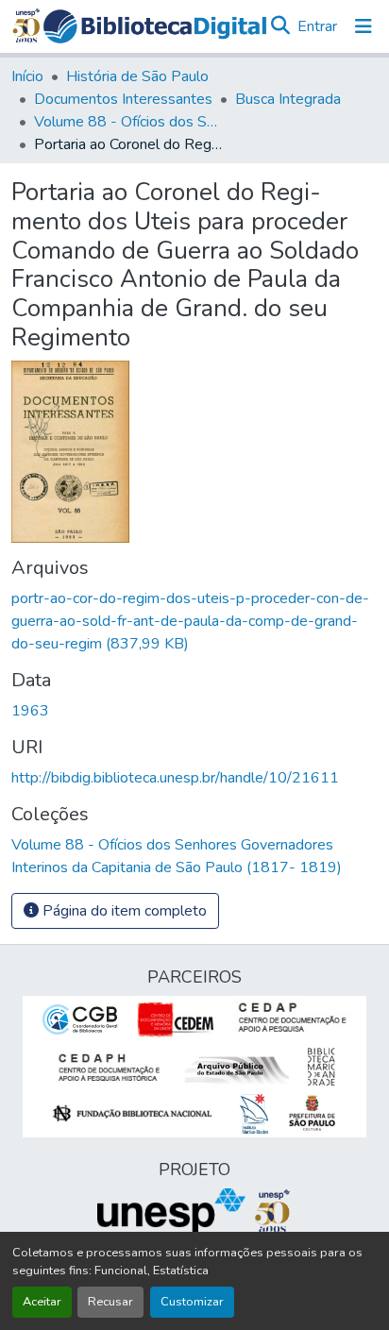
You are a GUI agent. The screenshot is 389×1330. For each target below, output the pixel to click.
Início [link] (27, 76)
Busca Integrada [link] (288, 99)
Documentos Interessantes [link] (123, 99)
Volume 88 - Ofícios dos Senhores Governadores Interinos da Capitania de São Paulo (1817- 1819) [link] (128, 121)
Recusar (110, 1301)
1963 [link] (30, 710)
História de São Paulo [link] (137, 76)
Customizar (192, 1301)
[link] (194, 621)
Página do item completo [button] (123, 911)
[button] (155, 26)
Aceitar (42, 1301)
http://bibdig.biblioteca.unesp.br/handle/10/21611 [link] (175, 777)
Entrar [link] (317, 26)
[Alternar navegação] (363, 26)
